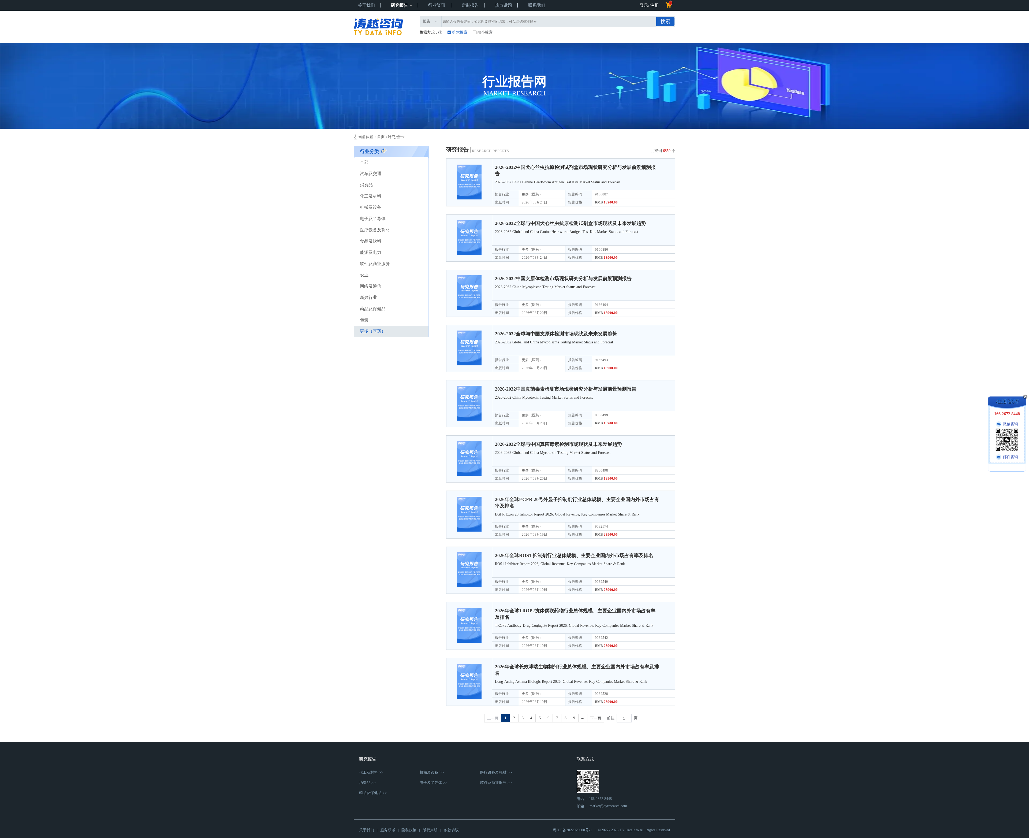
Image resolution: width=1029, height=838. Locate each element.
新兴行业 (368, 297)
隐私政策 (408, 830)
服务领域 (387, 830)
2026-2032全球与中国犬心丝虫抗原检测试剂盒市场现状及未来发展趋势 (570, 223)
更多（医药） (373, 331)
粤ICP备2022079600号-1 (572, 830)
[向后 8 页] (583, 718)
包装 (364, 320)
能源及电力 (370, 252)
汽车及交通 (370, 173)
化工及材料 (370, 196)
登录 (644, 5)
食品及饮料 (370, 241)
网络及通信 (370, 286)
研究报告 (399, 5)
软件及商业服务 (375, 263)
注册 (654, 5)
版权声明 (430, 830)
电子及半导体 (373, 218)
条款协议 (451, 830)
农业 (364, 275)
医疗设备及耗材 (375, 230)
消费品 (366, 185)
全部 (364, 162)
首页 (381, 137)
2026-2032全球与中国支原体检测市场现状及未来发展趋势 (556, 333)
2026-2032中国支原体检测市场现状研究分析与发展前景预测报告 (563, 278)
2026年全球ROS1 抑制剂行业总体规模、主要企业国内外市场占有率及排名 (574, 555)
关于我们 (366, 830)
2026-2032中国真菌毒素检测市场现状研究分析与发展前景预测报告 (565, 389)
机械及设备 (370, 207)
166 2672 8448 (600, 799)
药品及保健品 (373, 308)
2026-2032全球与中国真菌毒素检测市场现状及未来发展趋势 (558, 444)
